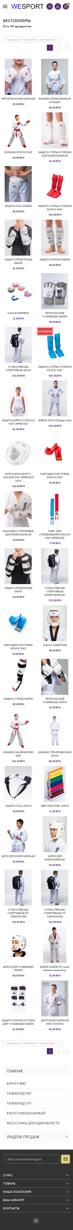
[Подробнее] (25, 77)
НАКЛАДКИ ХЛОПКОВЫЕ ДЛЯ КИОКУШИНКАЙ (18, 533)
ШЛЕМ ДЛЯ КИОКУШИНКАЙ (55, 858)
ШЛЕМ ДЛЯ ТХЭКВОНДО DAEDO (18, 968)
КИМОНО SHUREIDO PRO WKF (18, 754)
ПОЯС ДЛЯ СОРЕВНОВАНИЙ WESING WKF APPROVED (54, 534)
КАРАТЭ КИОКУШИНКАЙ (26, 1113)
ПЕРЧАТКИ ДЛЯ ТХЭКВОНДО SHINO (55, 700)
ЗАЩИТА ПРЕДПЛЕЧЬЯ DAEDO (18, 261)
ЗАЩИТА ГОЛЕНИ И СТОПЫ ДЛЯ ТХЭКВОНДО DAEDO (18, 1022)
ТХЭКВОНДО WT (19, 1093)
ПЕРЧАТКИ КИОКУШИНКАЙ (18, 98)
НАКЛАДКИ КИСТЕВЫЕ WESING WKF (54, 475)
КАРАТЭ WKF (16, 1083)
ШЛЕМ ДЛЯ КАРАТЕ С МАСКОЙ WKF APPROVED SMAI (18, 477)
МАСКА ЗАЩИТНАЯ (55, 645)
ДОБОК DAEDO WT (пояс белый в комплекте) (55, 968)
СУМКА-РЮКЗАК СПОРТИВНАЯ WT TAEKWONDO (18, 913)
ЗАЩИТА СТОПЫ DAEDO (18, 698)
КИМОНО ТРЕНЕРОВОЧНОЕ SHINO (55, 754)
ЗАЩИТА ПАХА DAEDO (18, 205)
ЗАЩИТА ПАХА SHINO (18, 805)
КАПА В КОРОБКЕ (18, 313)
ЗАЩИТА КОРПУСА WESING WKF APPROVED (18, 422)
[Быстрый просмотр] (18, 77)
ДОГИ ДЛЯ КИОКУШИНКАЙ (18, 856)
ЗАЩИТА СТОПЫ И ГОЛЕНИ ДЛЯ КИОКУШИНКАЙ (55, 154)
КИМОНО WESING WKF (18, 152)
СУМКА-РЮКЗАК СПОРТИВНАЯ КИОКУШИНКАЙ (55, 591)
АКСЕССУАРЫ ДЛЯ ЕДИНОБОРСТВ (33, 1123)
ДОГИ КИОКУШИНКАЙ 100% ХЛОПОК (55, 1022)
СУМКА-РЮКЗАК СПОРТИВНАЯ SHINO (18, 368)
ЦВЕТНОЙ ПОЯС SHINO (55, 805)
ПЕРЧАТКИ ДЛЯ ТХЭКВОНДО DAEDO (55, 315)
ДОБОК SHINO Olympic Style (54, 420)
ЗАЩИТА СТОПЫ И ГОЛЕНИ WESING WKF (55, 207)
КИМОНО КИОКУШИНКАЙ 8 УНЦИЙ (55, 100)
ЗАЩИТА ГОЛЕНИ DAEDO (55, 259)
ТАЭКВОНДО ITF (19, 1103)
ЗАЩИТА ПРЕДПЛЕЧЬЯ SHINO (18, 590)
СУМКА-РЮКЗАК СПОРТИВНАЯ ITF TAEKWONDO (54, 913)
